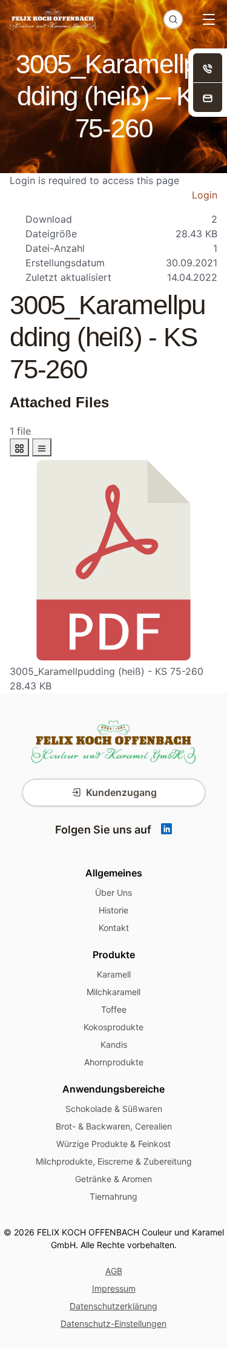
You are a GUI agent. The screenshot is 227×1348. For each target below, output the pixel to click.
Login (204, 195)
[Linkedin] (166, 829)
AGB (113, 1271)
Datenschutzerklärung (113, 1306)
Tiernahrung (113, 1196)
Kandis (113, 1044)
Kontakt (114, 927)
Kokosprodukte (113, 1027)
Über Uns (113, 892)
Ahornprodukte (113, 1062)
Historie (113, 910)
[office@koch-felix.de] (207, 97)
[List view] (41, 447)
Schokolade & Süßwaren (113, 1108)
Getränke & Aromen (113, 1179)
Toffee (114, 1009)
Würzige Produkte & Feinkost (113, 1144)
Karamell (114, 974)
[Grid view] (19, 447)
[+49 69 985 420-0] (207, 67)
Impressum (114, 1288)
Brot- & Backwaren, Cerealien (114, 1126)
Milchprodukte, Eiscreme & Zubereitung (114, 1161)
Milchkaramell (113, 992)
